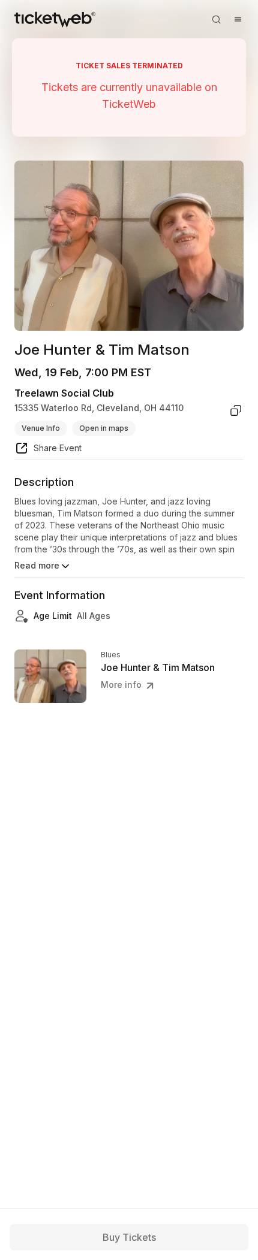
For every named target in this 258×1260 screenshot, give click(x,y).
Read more (36, 565)
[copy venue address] (236, 410)
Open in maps (103, 428)
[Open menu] (238, 19)
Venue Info (41, 428)
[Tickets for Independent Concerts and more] (54, 19)
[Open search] (216, 19)
